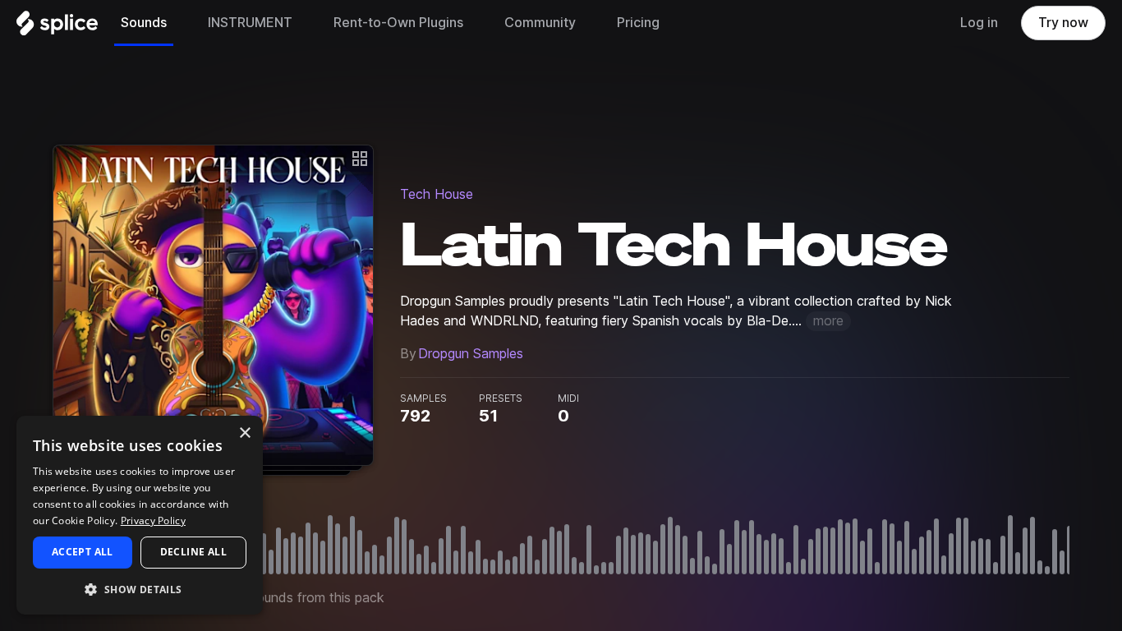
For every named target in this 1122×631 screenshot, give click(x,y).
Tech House (436, 194)
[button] (139, 588)
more (828, 321)
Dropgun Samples (470, 354)
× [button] (244, 433)
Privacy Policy (153, 520)
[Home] (57, 27)
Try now (1063, 22)
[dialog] (139, 515)
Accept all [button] (82, 552)
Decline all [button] (193, 552)
